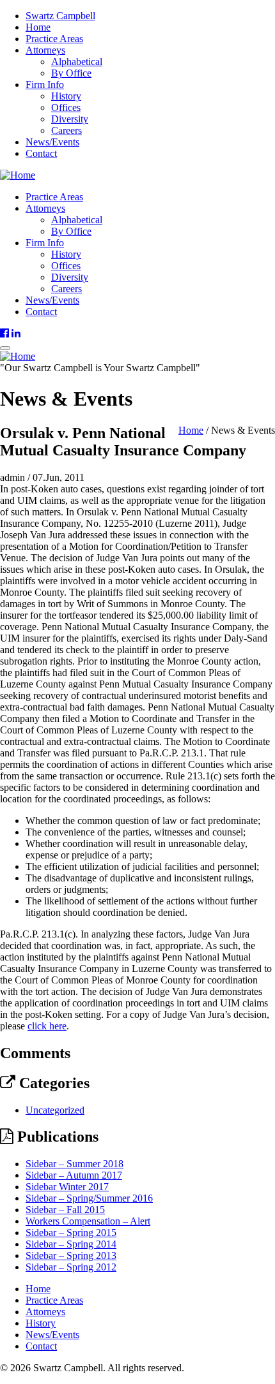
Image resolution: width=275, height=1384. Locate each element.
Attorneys (45, 50)
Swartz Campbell (60, 15)
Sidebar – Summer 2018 (74, 1163)
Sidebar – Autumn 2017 (74, 1175)
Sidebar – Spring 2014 (71, 1244)
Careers (66, 130)
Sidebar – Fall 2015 (65, 1209)
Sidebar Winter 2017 (67, 1186)
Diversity (69, 119)
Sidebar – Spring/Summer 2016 (89, 1198)
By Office (71, 73)
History (66, 96)
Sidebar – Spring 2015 (71, 1232)
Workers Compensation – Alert (88, 1221)
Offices (66, 107)
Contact (41, 153)
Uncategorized (55, 1110)
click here (47, 1025)
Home (38, 27)
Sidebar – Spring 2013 (71, 1255)
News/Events (52, 141)
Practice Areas (54, 38)
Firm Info (45, 84)
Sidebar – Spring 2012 (71, 1267)
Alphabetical (76, 61)
